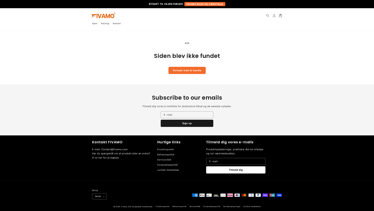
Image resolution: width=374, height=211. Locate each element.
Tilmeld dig (236, 169)
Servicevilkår (164, 159)
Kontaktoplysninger (231, 206)
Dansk (98, 196)
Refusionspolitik (165, 154)
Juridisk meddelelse (168, 170)
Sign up (187, 123)
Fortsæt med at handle (187, 70)
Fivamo (124, 207)
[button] (267, 15)
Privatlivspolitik (165, 149)
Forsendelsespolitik (167, 165)
